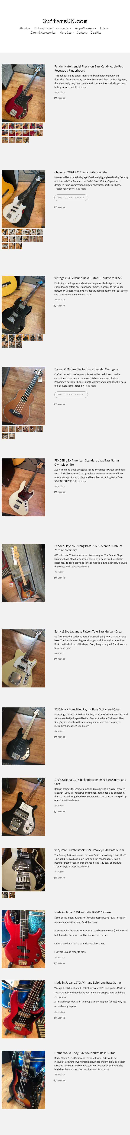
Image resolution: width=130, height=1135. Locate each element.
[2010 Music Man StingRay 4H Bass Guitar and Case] (23, 736)
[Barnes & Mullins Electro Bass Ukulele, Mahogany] (23, 396)
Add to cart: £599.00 (71, 197)
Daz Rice (96, 32)
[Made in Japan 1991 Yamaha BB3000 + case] (23, 939)
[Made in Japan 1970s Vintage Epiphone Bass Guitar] (23, 1009)
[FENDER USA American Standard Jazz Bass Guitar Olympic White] (23, 487)
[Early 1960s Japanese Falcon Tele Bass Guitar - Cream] (23, 658)
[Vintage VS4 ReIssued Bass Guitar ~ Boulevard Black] (23, 305)
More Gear (66, 32)
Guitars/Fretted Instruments (51, 28)
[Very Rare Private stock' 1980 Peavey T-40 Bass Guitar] (23, 870)
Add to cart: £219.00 (71, 394)
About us (24, 28)
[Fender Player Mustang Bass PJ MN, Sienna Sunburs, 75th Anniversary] (23, 573)
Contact (82, 32)
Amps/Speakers (84, 28)
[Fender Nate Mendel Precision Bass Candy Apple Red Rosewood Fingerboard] (23, 93)
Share (62, 98)
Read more (81, 87)
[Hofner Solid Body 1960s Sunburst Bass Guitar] (23, 1080)
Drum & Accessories (43, 32)
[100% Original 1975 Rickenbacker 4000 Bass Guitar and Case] (23, 807)
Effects (104, 28)
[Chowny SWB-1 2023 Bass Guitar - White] (23, 199)
